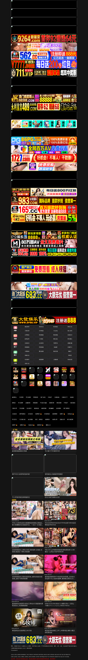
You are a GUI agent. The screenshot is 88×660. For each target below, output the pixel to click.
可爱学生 (55, 343)
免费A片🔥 (23, 425)
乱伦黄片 (29, 408)
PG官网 (21, 397)
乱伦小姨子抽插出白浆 (52, 497)
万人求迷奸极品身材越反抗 (21, 497)
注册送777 (65, 397)
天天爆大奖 (22, 419)
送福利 (72, 397)
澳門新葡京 (22, 414)
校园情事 (41, 359)
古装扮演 (27, 343)
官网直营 (35, 397)
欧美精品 (55, 326)
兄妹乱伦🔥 (31, 425)
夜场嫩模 (51, 408)
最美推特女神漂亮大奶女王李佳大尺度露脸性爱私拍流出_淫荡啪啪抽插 (27, 604)
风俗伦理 (70, 359)
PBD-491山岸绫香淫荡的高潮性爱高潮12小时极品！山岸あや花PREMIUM (60, 551)
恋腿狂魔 (70, 343)
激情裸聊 (54, 414)
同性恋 (70, 355)
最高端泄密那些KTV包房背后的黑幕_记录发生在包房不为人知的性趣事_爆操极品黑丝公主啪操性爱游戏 (60, 578)
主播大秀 (14, 408)
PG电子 (50, 397)
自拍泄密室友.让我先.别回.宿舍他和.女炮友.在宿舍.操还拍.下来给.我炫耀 (27, 551)
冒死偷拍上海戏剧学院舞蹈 (54, 474)
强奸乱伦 (41, 326)
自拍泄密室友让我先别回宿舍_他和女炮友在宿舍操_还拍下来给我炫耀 (27, 578)
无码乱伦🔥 (71, 414)
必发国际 (58, 408)
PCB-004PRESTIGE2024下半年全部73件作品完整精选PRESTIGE (60, 524)
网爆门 (70, 351)
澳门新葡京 (67, 408)
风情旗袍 (27, 347)
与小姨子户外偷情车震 (52, 451)
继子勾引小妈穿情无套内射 (21, 474)
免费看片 (47, 419)
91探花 (41, 339)
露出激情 (41, 351)
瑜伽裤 (55, 347)
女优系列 (41, 343)
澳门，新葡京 (39, 419)
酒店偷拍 (72, 403)
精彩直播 (59, 403)
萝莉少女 (70, 326)
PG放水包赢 (43, 403)
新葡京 (14, 403)
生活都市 (27, 359)
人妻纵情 (55, 359)
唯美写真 (55, 351)
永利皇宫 (30, 414)
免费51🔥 (62, 414)
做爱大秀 (54, 419)
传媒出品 (27, 355)
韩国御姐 (41, 335)
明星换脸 (41, 347)
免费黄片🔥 (40, 425)
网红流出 (55, 339)
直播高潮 (51, 403)
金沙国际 (30, 419)
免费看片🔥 (38, 414)
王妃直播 (21, 408)
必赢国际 (28, 403)
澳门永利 (43, 397)
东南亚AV (70, 335)
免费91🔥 (14, 425)
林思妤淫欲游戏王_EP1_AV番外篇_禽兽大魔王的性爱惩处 (60, 631)
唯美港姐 (55, 335)
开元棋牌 (28, 397)
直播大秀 (62, 419)
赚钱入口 (48, 425)
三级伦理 (27, 330)
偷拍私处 (36, 408)
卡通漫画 (27, 351)
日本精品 (41, 330)
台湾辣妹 (27, 335)
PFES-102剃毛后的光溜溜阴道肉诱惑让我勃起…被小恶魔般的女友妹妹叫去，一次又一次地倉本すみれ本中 (27, 525)
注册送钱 (56, 397)
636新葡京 (47, 414)
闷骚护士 (70, 347)
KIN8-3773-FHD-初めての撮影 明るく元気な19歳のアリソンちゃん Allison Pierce (59, 604)
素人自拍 (70, 330)
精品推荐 (27, 326)
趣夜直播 (43, 408)
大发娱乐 (14, 414)
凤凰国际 (35, 403)
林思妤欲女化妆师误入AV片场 (22, 630)
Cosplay (56, 330)
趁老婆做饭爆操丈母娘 (19, 451)
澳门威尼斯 (70, 419)
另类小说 (27, 363)
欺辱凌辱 (27, 339)
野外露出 (70, 339)
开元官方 (14, 419)
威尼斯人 (14, 397)
